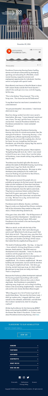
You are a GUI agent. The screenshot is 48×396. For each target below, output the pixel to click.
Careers (34, 382)
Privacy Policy (24, 384)
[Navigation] (44, 12)
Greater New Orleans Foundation (12, 12)
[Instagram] (24, 378)
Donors (13, 346)
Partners (13, 350)
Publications (24, 382)
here (37, 315)
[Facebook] (20, 378)
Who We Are (14, 368)
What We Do (14, 363)
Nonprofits (14, 359)
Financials (14, 382)
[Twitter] (28, 378)
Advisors (13, 354)
